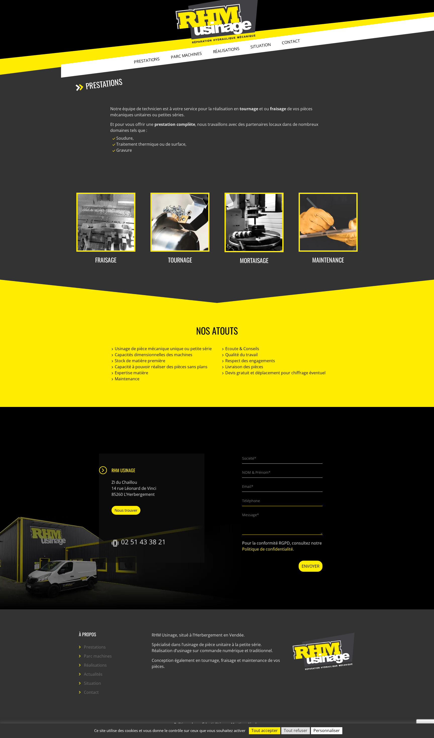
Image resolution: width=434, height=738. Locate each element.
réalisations (226, 50)
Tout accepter (264, 730)
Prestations (147, 60)
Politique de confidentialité (267, 549)
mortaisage (254, 260)
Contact (291, 41)
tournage (180, 259)
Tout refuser (295, 730)
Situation (260, 45)
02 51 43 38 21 (143, 541)
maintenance (328, 259)
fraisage (106, 259)
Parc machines (186, 55)
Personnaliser (326, 730)
